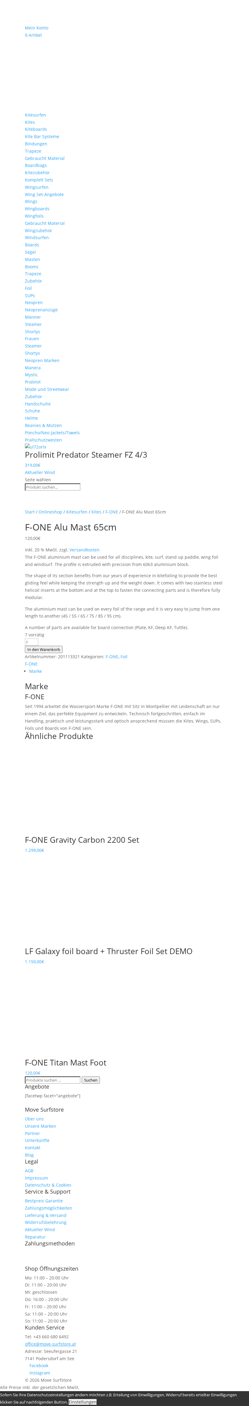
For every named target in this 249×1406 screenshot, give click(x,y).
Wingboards (37, 209)
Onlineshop (50, 512)
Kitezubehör (37, 172)
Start (30, 512)
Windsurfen (37, 237)
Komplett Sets (39, 180)
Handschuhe (38, 404)
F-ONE (111, 512)
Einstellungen (83, 1402)
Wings (31, 201)
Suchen (90, 1080)
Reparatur (35, 1237)
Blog (29, 1155)
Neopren (34, 302)
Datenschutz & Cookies (48, 1185)
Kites (30, 122)
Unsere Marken (40, 1126)
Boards (32, 245)
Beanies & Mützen (43, 425)
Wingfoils (34, 216)
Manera (33, 368)
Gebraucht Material (45, 158)
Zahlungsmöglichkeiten (48, 1208)
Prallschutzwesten (43, 440)
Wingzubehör (38, 230)
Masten (32, 259)
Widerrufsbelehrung (46, 1222)
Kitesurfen (35, 115)
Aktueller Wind (40, 472)
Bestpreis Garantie (44, 1201)
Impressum (36, 1178)
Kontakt (32, 1147)
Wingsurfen (37, 187)
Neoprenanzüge (41, 310)
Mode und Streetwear (47, 389)
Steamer (33, 324)
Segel (30, 252)
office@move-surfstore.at (50, 1344)
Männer (33, 317)
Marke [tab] (35, 671)
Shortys (32, 331)
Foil (28, 288)
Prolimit (33, 382)
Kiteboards (36, 129)
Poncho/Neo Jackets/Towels (52, 432)
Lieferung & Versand (46, 1215)
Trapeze (33, 151)
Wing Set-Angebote (44, 194)
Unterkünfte (37, 1140)
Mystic (31, 375)
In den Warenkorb (43, 649)
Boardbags (36, 165)
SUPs (30, 295)
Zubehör (33, 281)
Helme (31, 418)
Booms (32, 266)
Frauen (32, 338)
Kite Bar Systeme (42, 136)
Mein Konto (36, 28)
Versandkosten (85, 550)
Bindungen (36, 144)
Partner (32, 1133)
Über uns (34, 1119)
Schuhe (32, 411)
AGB (29, 1171)
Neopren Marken (42, 360)
